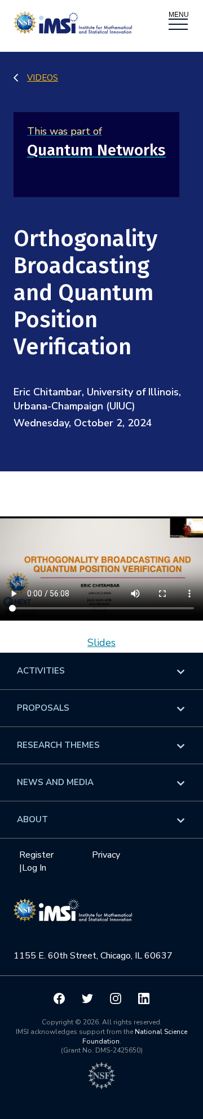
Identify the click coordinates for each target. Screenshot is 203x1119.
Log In (34, 868)
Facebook (59, 998)
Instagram (115, 998)
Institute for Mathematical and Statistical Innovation (73, 915)
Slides (101, 642)
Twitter (87, 998)
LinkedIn (143, 998)
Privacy (106, 855)
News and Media (55, 782)
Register (36, 855)
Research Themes (58, 745)
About (32, 819)
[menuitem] (101, 671)
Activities (41, 670)
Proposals (43, 708)
